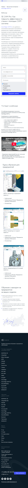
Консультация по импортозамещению (6, 466)
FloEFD (3, 363)
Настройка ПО (5, 463)
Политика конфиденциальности (9, 481)
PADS (2, 375)
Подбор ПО (4, 461)
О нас (2, 430)
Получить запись (14, 93)
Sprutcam (3, 417)
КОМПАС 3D (4, 353)
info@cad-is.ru (4, 474)
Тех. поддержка (5, 459)
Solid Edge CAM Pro (6, 27)
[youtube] (2, 479)
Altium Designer (5, 357)
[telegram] (11, 479)
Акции (2, 438)
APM (2, 359)
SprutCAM (3, 385)
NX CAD (3, 371)
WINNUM (3, 389)
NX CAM (3, 373)
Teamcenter (4, 387)
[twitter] (8, 479)
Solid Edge (3, 379)
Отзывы (3, 432)
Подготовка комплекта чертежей (7, 455)
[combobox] (4, 76)
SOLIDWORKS (5, 383)
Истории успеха (5, 434)
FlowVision (4, 365)
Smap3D (3, 377)
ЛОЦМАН (4, 355)
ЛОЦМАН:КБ (4, 400)
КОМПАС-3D (4, 398)
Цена (2, 436)
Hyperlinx (3, 369)
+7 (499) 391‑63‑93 (7, 472)
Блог (2, 440)
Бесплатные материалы (7, 442)
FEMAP (3, 361)
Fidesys (3, 367)
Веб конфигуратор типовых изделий (5, 452)
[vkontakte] (5, 479)
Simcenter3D (4, 408)
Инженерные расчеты (6, 457)
